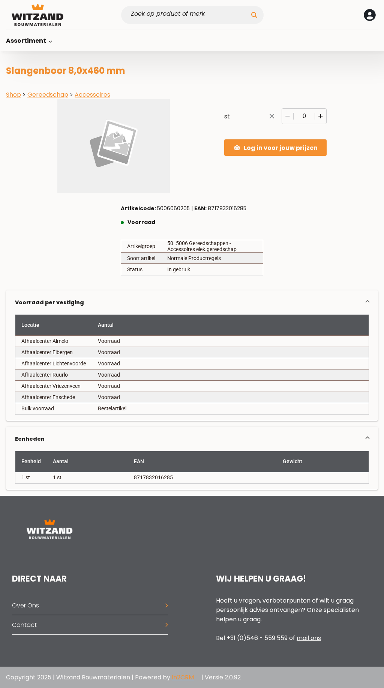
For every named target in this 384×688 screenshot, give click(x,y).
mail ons (309, 638)
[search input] (189, 15)
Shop (13, 94)
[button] (192, 302)
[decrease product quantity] (287, 116)
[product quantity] (304, 116)
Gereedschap (47, 94)
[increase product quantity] (320, 116)
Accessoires (92, 94)
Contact (24, 625)
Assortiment (26, 40)
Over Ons (25, 605)
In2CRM (183, 677)
